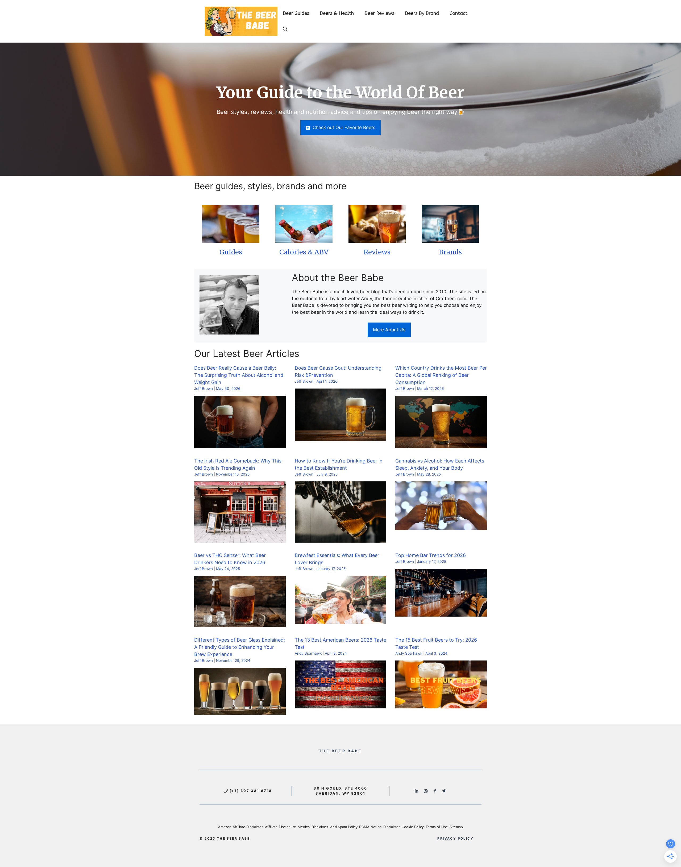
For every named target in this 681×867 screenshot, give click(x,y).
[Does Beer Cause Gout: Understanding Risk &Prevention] (340, 437)
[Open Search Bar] (285, 29)
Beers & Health (337, 13)
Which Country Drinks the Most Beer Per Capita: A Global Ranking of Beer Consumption (441, 375)
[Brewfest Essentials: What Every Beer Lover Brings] (340, 620)
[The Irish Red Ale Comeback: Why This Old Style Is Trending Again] (240, 539)
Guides (230, 252)
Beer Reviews (379, 13)
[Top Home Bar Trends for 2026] (441, 613)
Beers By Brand (422, 13)
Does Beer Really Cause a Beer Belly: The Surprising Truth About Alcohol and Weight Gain (238, 375)
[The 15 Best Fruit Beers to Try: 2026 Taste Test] (441, 705)
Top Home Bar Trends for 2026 (430, 555)
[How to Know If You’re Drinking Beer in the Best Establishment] (340, 539)
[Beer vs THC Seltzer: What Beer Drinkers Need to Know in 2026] (240, 623)
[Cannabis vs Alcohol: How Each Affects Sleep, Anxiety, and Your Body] (441, 526)
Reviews (377, 252)
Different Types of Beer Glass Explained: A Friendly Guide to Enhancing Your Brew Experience (239, 647)
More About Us (389, 329)
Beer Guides (296, 13)
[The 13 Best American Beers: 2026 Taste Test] (340, 705)
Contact (458, 13)
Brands (450, 252)
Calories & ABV (304, 252)
